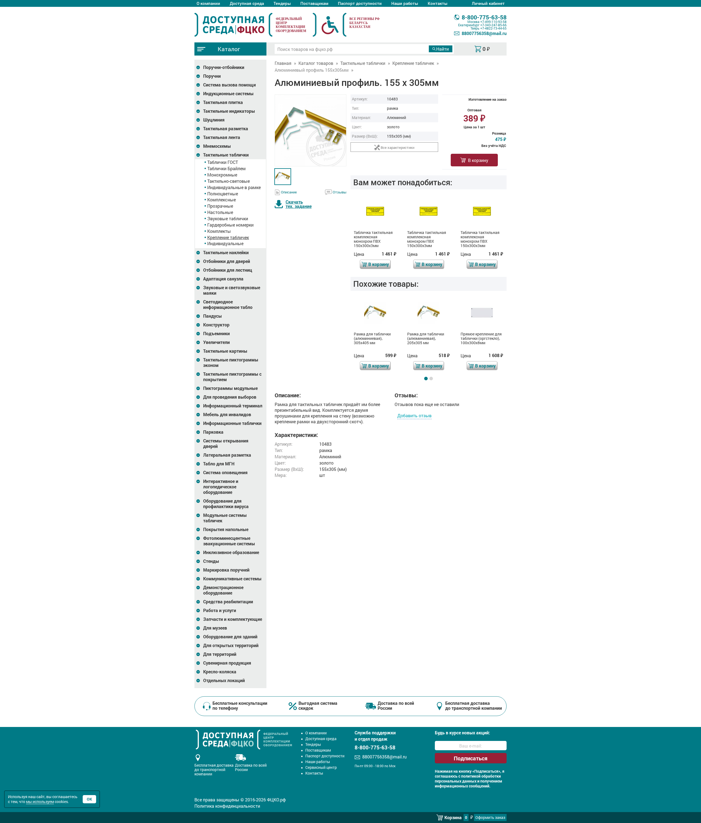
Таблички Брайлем (226, 168)
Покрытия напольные (225, 529)
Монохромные (222, 175)
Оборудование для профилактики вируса (226, 503)
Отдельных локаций (224, 680)
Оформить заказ (490, 817)
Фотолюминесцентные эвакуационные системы (229, 540)
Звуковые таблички (227, 218)
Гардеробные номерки (230, 225)
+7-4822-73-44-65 (493, 28)
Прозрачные (220, 206)
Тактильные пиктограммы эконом (230, 362)
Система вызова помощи (229, 85)
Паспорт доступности (360, 3)
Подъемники (216, 333)
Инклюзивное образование (231, 552)
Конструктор (216, 325)
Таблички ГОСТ (222, 162)
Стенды (211, 561)
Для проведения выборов (229, 397)
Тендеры (282, 3)
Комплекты (219, 231)
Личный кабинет (488, 3)
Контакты (437, 3)
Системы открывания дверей (225, 443)
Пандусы (212, 316)
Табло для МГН (218, 463)
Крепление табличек (228, 237)
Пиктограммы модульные (230, 388)
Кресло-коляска (219, 671)
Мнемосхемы (217, 146)
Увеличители (216, 342)
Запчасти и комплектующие (232, 619)
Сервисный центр (321, 767)
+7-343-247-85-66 (493, 25)
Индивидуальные (225, 243)
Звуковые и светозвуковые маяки (231, 290)
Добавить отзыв (414, 415)
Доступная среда (247, 3)
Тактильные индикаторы (229, 111)
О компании (208, 3)
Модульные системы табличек (225, 517)
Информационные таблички (232, 423)
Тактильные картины (225, 351)
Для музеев (215, 628)
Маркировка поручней (226, 570)
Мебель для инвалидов (227, 414)
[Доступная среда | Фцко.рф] (233, 24)
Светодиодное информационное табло (227, 304)
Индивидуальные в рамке (234, 187)
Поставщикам (314, 3)
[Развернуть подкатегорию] (198, 67)
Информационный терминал (232, 405)
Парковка (213, 432)
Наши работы (404, 3)
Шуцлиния (214, 120)
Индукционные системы (228, 93)
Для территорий (219, 654)
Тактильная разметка (225, 128)
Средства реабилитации (228, 601)
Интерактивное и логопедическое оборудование (220, 487)
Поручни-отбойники (223, 67)
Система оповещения (225, 472)
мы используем (40, 801)
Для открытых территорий (230, 645)
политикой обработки (481, 776)
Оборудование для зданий (230, 636)
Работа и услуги (219, 610)
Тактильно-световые (228, 181)
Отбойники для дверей (226, 261)
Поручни (212, 76)
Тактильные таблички (226, 155)
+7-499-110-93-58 (493, 21)
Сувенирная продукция (227, 663)
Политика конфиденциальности (227, 806)
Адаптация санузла (223, 279)
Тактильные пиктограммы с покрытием (232, 376)
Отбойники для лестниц (227, 270)
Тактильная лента (221, 137)
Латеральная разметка (227, 455)
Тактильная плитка (223, 102)
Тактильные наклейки (226, 252)
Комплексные (221, 199)
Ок (89, 799)
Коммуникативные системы (232, 578)
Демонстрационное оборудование (223, 590)
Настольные (220, 212)
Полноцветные (222, 193)
